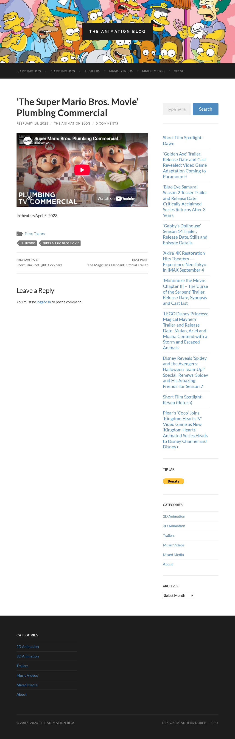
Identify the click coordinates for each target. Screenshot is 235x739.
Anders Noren (194, 723)
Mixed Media (153, 71)
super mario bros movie (61, 243)
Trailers (92, 71)
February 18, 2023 (32, 123)
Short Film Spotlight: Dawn (183, 140)
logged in (44, 302)
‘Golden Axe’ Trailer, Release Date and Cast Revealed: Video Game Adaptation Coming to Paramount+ (185, 165)
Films (29, 233)
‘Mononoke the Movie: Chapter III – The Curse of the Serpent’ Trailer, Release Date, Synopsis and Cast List (185, 292)
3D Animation (62, 71)
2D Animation (29, 71)
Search (205, 109)
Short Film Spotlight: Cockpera (39, 262)
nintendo (28, 243)
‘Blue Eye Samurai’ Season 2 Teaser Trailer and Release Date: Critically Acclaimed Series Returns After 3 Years (185, 201)
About (179, 71)
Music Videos (121, 71)
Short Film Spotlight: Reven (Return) (183, 399)
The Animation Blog (117, 31)
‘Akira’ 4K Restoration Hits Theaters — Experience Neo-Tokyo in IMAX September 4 (184, 261)
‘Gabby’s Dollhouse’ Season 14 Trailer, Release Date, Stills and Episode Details (185, 234)
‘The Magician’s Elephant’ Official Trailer (117, 262)
